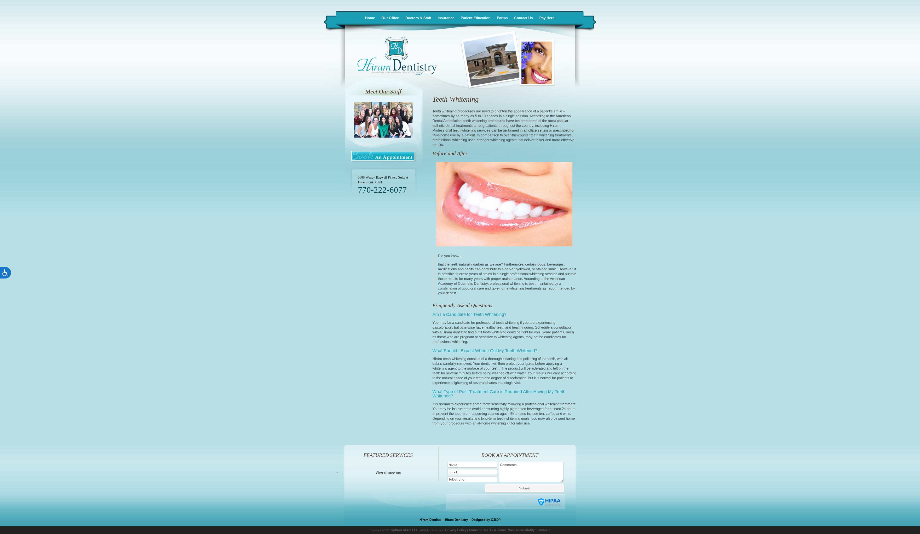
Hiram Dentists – (432, 520)
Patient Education (475, 18)
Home (370, 18)
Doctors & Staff (418, 18)
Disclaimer (498, 530)
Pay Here (546, 18)
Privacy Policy (455, 530)
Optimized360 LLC (404, 530)
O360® (496, 520)
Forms (502, 18)
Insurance (446, 18)
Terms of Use (478, 530)
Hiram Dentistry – (458, 520)
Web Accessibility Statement (529, 530)
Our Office (390, 18)
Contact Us (523, 18)
